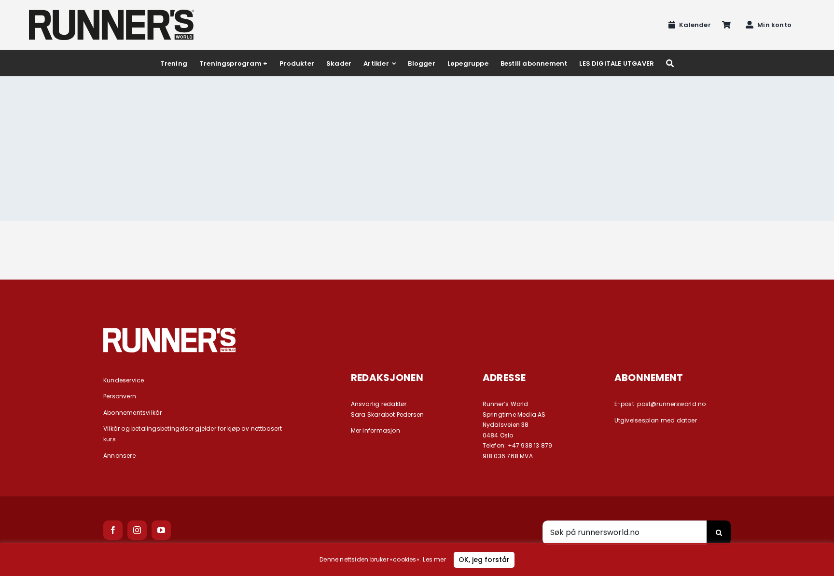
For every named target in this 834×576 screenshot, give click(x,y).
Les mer (434, 559)
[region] (417, 559)
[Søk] (670, 63)
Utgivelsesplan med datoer (655, 420)
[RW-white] (169, 331)
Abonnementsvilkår (132, 412)
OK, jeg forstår (484, 559)
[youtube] (161, 530)
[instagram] (137, 530)
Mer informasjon (375, 430)
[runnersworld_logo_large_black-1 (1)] (111, 13)
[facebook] (113, 530)
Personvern (119, 396)
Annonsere (119, 455)
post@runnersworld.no (671, 404)
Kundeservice (123, 380)
